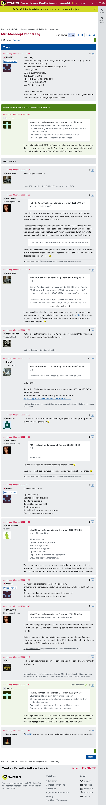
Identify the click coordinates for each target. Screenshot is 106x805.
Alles (71, 35)
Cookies (50, 800)
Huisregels (51, 788)
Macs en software (27, 29)
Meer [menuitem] (83, 3)
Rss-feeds (88, 792)
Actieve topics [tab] (101, 21)
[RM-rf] (7, 372)
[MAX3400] (7, 208)
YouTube (88, 784)
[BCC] (7, 667)
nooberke (10, 418)
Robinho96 (11, 173)
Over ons (60, 784)
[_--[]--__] (7, 125)
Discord (87, 796)
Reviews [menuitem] (34, 3)
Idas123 (9, 57)
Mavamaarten (12, 334)
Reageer (17, 40)
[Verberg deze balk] (95, 9)
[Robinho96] (7, 180)
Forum (3, 29)
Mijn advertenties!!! (32, 261)
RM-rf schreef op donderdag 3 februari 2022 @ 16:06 (55, 445)
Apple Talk (13, 29)
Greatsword (11, 734)
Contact (50, 784)
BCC (8, 660)
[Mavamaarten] (7, 343)
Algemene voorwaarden (57, 792)
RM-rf (9, 362)
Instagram (88, 788)
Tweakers (6, 783)
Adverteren (51, 781)
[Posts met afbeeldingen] (82, 35)
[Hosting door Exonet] (84, 768)
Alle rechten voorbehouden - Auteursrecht (21, 786)
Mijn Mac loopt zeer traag (48, 29)
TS (77, 35)
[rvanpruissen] (7, 535)
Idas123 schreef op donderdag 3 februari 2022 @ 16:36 (56, 122)
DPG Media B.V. (34, 783)
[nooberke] (7, 425)
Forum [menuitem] (75, 3)
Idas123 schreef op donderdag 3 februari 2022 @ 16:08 (56, 530)
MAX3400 (11, 198)
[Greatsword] (7, 741)
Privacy (49, 796)
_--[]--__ (10, 118)
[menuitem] (92, 3)
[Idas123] (7, 68)
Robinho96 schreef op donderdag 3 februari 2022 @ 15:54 (57, 203)
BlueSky (87, 781)
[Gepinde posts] (94, 35)
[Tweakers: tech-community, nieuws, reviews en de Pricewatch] (10, 3)
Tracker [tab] (101, 13)
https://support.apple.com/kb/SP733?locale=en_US (47, 398)
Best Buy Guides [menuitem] (47, 3)
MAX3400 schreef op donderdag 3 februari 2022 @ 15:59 (57, 277)
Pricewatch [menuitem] (65, 3)
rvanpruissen (12, 525)
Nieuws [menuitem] (24, 3)
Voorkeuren (61, 800)
